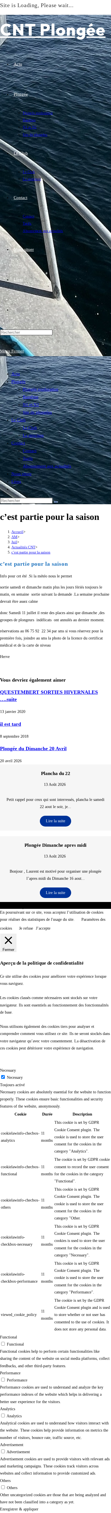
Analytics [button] (7, 1409)
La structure (33, 435)
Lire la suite (55, 821)
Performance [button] (10, 1373)
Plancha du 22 (55, 773)
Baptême (30, 397)
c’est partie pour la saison (30, 552)
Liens (16, 481)
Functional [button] (8, 1337)
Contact (18, 443)
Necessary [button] (8, 1070)
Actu (15, 374)
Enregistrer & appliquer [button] (19, 1509)
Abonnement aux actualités (47, 466)
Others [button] (5, 1481)
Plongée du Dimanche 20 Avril (33, 748)
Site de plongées (37, 412)
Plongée (18, 381)
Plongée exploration (40, 389)
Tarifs (28, 458)
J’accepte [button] (43, 928)
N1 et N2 (31, 404)
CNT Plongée (53, 29)
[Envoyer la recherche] (56, 502)
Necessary (15, 1077)
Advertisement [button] (11, 1445)
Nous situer (21, 473)
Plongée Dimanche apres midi (55, 845)
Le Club (18, 420)
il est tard (10, 724)
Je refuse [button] (26, 928)
